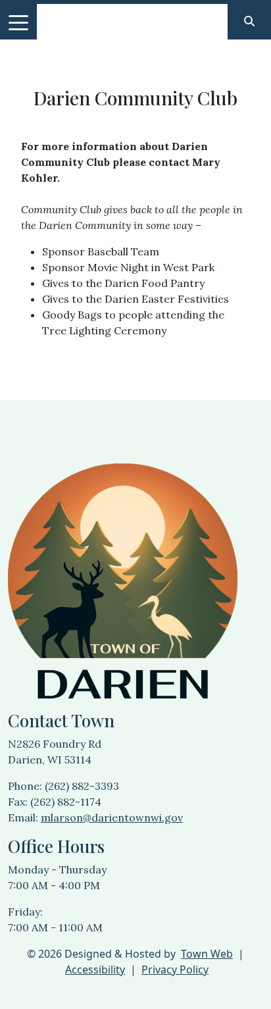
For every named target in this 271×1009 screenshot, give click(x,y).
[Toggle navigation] (18, 21)
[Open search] (249, 21)
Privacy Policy (175, 969)
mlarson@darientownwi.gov (112, 817)
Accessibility (95, 969)
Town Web (207, 953)
